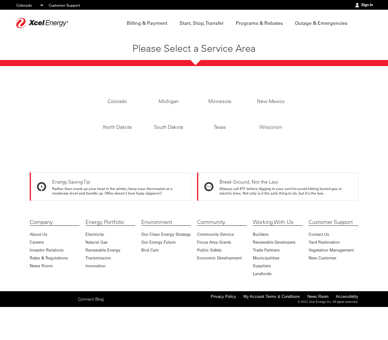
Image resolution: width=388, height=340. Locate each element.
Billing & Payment (147, 23)
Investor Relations (47, 278)
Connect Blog (91, 327)
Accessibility (347, 325)
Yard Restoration (324, 270)
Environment (156, 250)
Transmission (98, 286)
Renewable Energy (102, 278)
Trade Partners (266, 278)
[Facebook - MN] (34, 327)
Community (211, 250)
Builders (261, 262)
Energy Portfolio (104, 250)
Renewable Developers (274, 270)
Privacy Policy (223, 325)
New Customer (322, 286)
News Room (41, 294)
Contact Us (319, 262)
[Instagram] (53, 327)
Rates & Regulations (49, 286)
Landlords (262, 302)
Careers (37, 270)
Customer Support (64, 5)
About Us (38, 262)
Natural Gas (96, 270)
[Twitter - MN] (43, 327)
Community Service (215, 262)
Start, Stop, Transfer (201, 23)
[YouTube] (72, 327)
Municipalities (266, 286)
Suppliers (262, 294)
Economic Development (219, 286)
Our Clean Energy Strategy (166, 262)
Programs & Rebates (259, 23)
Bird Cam (150, 278)
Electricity (94, 262)
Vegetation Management (331, 278)
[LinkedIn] (62, 327)
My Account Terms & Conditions (271, 325)
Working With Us (273, 250)
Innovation (95, 294)
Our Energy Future (158, 270)
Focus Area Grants (214, 270)
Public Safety (209, 278)
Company (41, 250)
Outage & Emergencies (321, 23)
